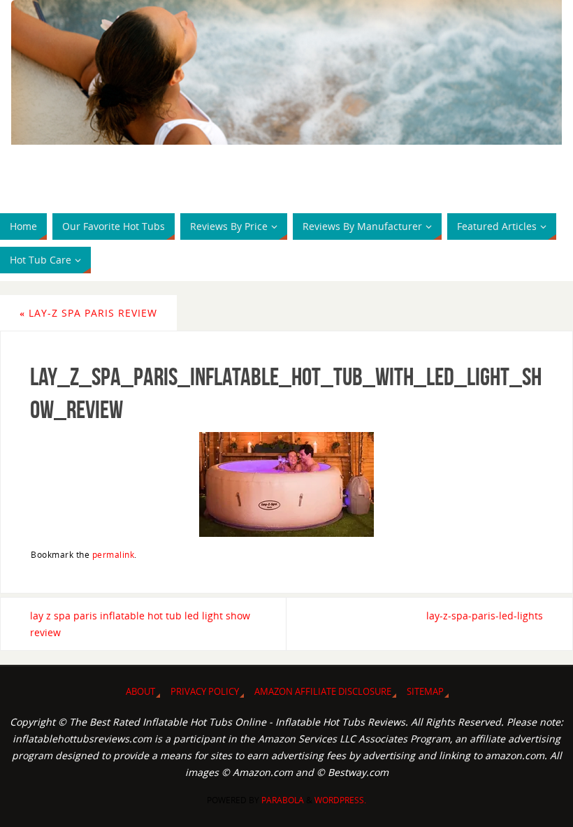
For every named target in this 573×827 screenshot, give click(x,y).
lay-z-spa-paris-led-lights (484, 615)
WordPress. (340, 800)
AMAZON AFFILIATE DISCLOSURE (322, 692)
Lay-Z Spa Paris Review (88, 312)
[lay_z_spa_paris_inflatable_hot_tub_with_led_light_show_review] (286, 484)
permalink (113, 554)
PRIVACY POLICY (205, 692)
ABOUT (140, 692)
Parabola (282, 800)
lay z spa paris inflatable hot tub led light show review (140, 624)
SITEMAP (425, 692)
